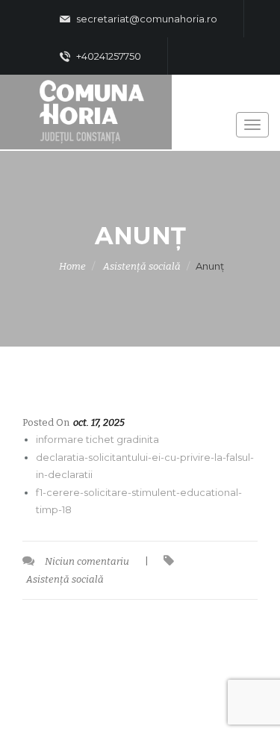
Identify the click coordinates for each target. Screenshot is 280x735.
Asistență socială (142, 266)
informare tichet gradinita (97, 439)
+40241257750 (107, 56)
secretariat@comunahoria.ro (145, 19)
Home (72, 266)
